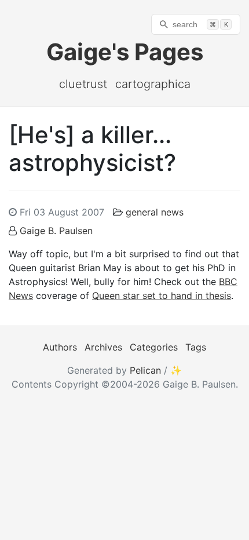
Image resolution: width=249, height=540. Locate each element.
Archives (103, 347)
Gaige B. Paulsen (56, 230)
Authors (60, 347)
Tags (195, 347)
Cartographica (153, 84)
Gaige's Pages (124, 52)
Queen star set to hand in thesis (161, 295)
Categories (154, 347)
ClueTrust (83, 84)
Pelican (145, 370)
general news (155, 212)
